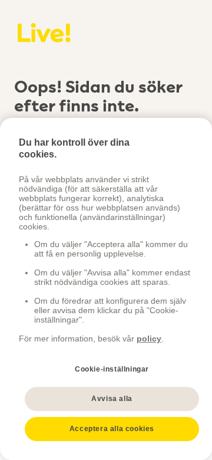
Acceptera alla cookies (111, 429)
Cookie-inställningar (112, 369)
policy (149, 338)
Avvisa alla (111, 399)
